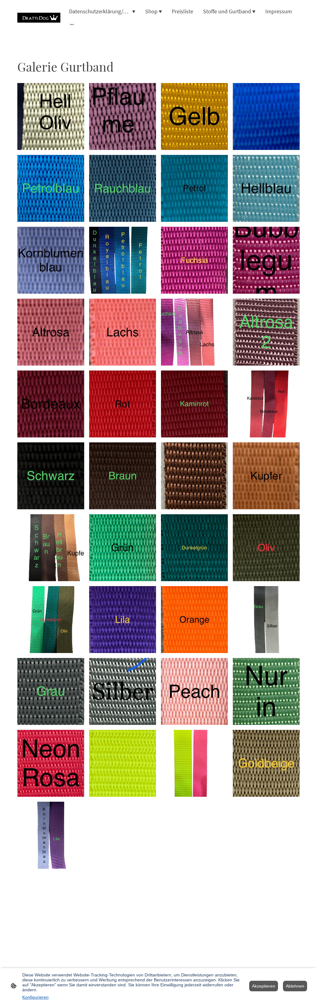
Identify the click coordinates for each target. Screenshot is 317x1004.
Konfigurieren (35, 997)
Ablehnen (295, 986)
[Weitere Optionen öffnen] (71, 24)
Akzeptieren (263, 986)
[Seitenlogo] (38, 18)
